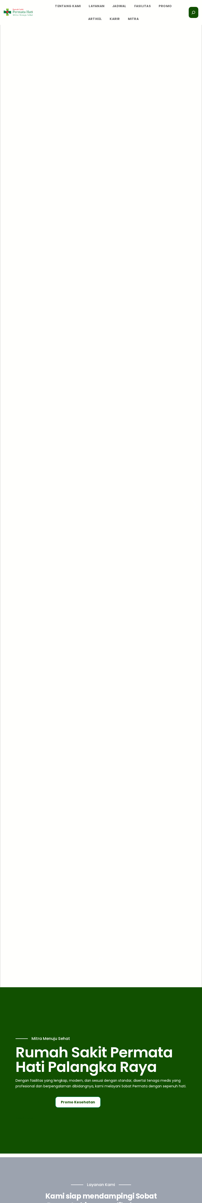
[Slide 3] (101, 959)
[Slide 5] (121, 959)
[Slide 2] (91, 959)
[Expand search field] (193, 12)
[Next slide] (194, 506)
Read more (24, 1118)
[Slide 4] (111, 959)
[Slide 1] (80, 959)
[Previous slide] (7, 506)
